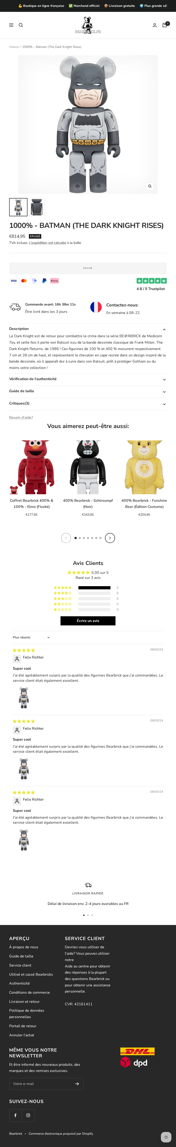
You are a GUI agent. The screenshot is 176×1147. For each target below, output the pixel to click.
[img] (24, 650)
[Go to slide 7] (100, 538)
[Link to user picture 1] (24, 698)
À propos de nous (23, 947)
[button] (63, 587)
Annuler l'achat (21, 1035)
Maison (14, 47)
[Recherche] (21, 25)
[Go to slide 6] (96, 538)
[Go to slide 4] (88, 538)
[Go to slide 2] (80, 538)
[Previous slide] (66, 538)
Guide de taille (21, 956)
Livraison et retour (24, 1001)
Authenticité (19, 983)
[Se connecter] (155, 25)
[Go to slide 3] (84, 538)
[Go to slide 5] (92, 538)
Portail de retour (22, 1026)
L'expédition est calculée (47, 242)
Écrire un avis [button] (88, 620)
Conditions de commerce (29, 992)
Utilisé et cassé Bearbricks (31, 974)
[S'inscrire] (77, 1083)
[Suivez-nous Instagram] (28, 1115)
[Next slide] (110, 538)
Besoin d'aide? (21, 417)
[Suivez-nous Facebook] (15, 1115)
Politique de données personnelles (26, 1013)
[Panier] (164, 25)
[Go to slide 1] (75, 538)
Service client (20, 965)
